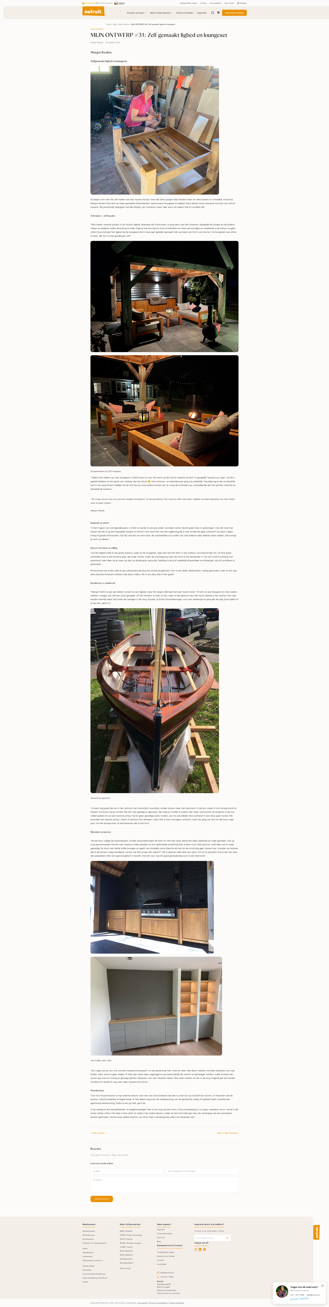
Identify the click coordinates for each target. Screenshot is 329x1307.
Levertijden (161, 1264)
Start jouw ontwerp (234, 13)
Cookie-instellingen (176, 1303)
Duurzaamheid (215, 3)
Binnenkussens (89, 1231)
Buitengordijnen (126, 1263)
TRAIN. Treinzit (126, 1247)
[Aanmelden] (227, 1238)
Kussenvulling (88, 1266)
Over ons (161, 1237)
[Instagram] (195, 1249)
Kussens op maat (135, 13)
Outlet (85, 1282)
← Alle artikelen (97, 1133)
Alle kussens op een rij (92, 1260)
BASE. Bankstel (126, 1255)
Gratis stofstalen (184, 13)
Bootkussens (88, 1239)
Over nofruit (229, 3)
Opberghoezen (126, 1259)
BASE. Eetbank (126, 1231)
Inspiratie (201, 13)
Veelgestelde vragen (188, 3)
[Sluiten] (323, 1286)
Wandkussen (88, 1253)
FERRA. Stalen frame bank (131, 1235)
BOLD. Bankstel (126, 1251)
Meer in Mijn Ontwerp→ (228, 1133)
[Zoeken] (213, 13)
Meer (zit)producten (160, 13)
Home (109, 24)
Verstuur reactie (102, 1199)
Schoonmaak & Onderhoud (94, 1274)
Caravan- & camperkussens (94, 1243)
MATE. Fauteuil (126, 1239)
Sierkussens (88, 1256)
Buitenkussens (89, 1235)
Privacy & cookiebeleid (158, 1303)
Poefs (85, 1249)
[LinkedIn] (200, 1249)
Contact (203, 3)
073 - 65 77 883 (297, 1295)
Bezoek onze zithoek (166, 1256)
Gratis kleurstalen (164, 1233)
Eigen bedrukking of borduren (95, 1278)
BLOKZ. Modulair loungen (130, 1243)
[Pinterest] (204, 1249)
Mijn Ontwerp (124, 24)
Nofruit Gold (125, 1268)
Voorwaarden (142, 1303)
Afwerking (87, 1270)
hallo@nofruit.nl (313, 1295)
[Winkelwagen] (218, 12)
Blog (115, 24)
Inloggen (243, 3)
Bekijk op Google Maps (166, 1290)
